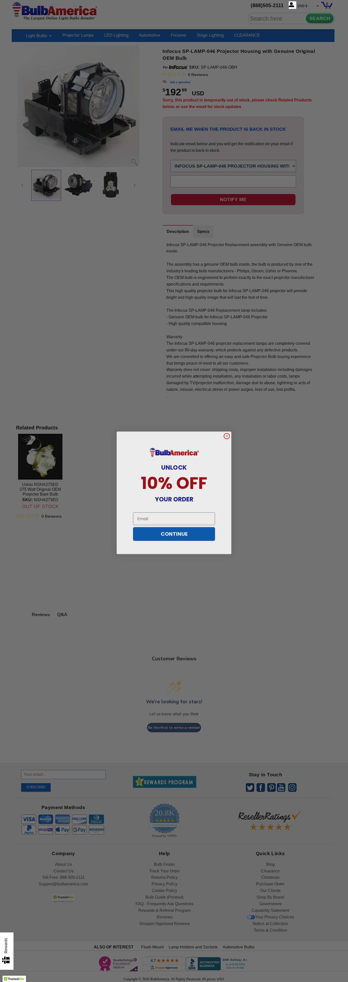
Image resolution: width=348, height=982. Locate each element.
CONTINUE (174, 532)
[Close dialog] (226, 434)
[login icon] (292, 5)
